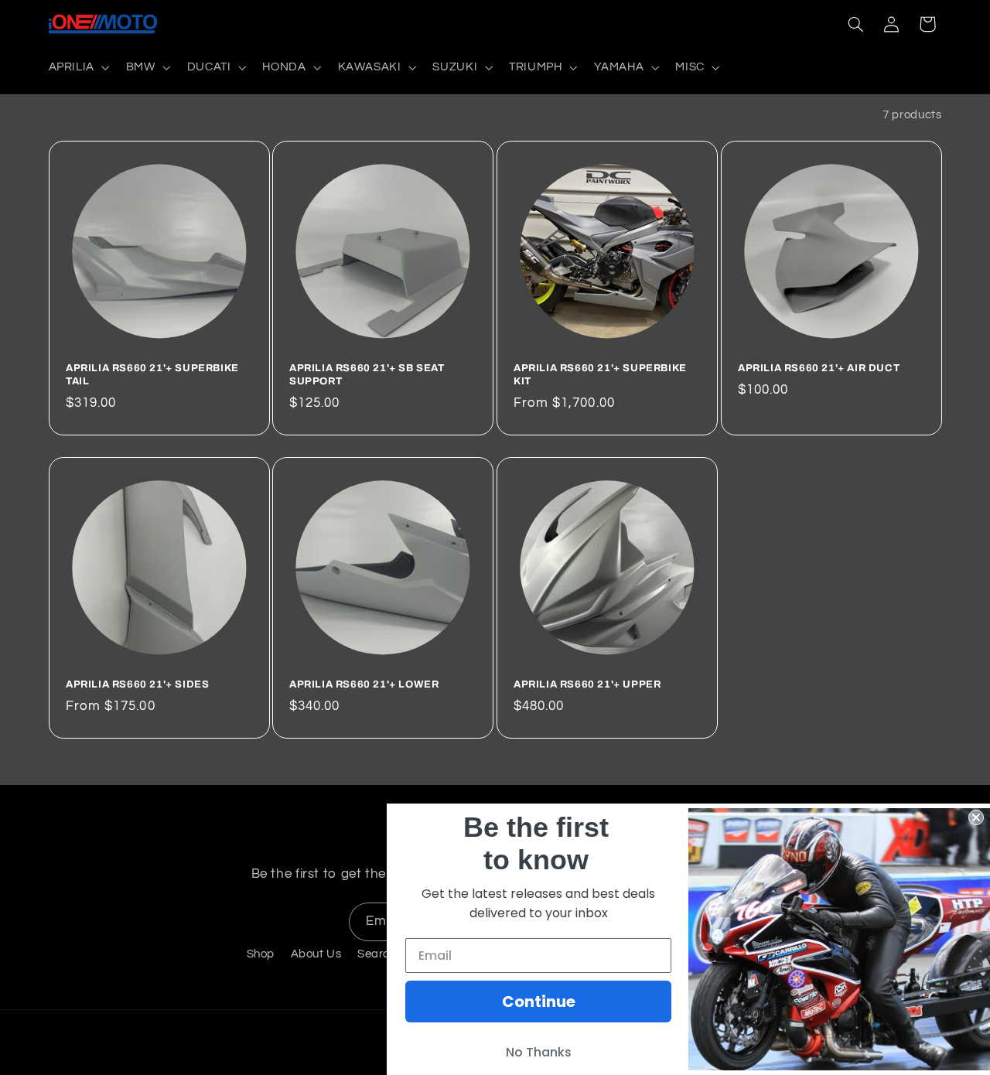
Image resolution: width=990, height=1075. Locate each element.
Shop (261, 954)
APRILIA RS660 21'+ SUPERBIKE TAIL (152, 375)
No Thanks (539, 1052)
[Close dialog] (976, 817)
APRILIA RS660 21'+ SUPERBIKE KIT (600, 375)
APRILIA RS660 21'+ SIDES (137, 684)
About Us (316, 954)
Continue (538, 1001)
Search (377, 954)
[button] (77, 67)
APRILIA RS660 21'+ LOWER (364, 684)
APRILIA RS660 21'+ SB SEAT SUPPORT (367, 375)
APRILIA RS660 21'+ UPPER (587, 684)
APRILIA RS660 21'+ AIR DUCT (819, 368)
